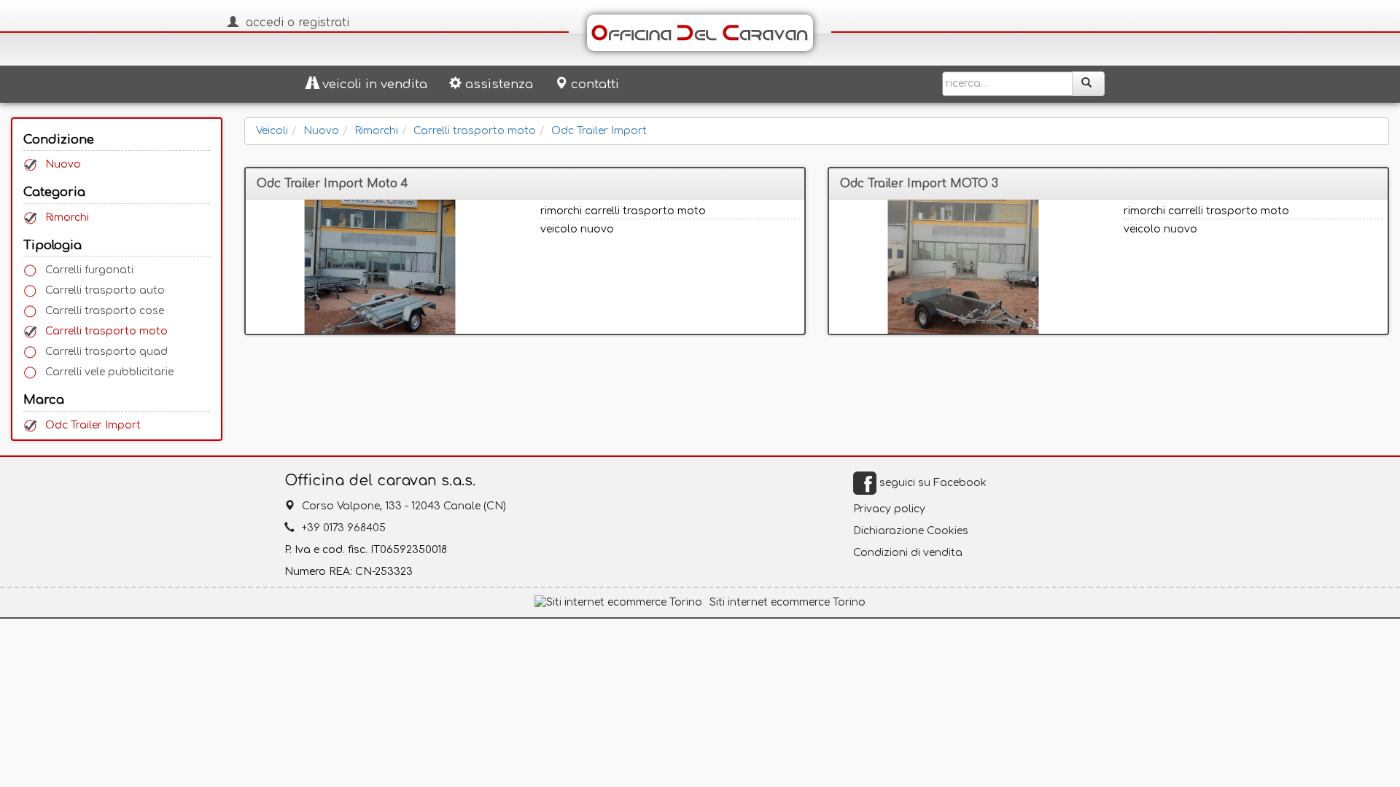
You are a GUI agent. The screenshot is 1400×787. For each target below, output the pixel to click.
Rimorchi (67, 217)
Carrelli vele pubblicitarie (109, 372)
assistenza (499, 84)
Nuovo (63, 164)
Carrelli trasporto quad (106, 351)
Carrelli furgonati (89, 270)
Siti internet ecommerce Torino (787, 602)
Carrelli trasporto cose (104, 310)
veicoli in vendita (374, 84)
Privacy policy (889, 509)
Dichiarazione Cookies (910, 530)
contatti (595, 84)
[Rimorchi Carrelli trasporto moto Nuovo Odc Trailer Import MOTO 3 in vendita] (963, 267)
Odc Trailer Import (93, 425)
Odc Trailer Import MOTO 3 (919, 183)
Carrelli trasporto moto (106, 331)
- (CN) (404, 506)
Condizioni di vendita (907, 552)
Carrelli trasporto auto (105, 290)
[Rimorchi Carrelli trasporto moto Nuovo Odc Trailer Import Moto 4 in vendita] (380, 267)
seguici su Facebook (931, 482)
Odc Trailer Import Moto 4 (332, 183)
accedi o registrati (297, 22)
